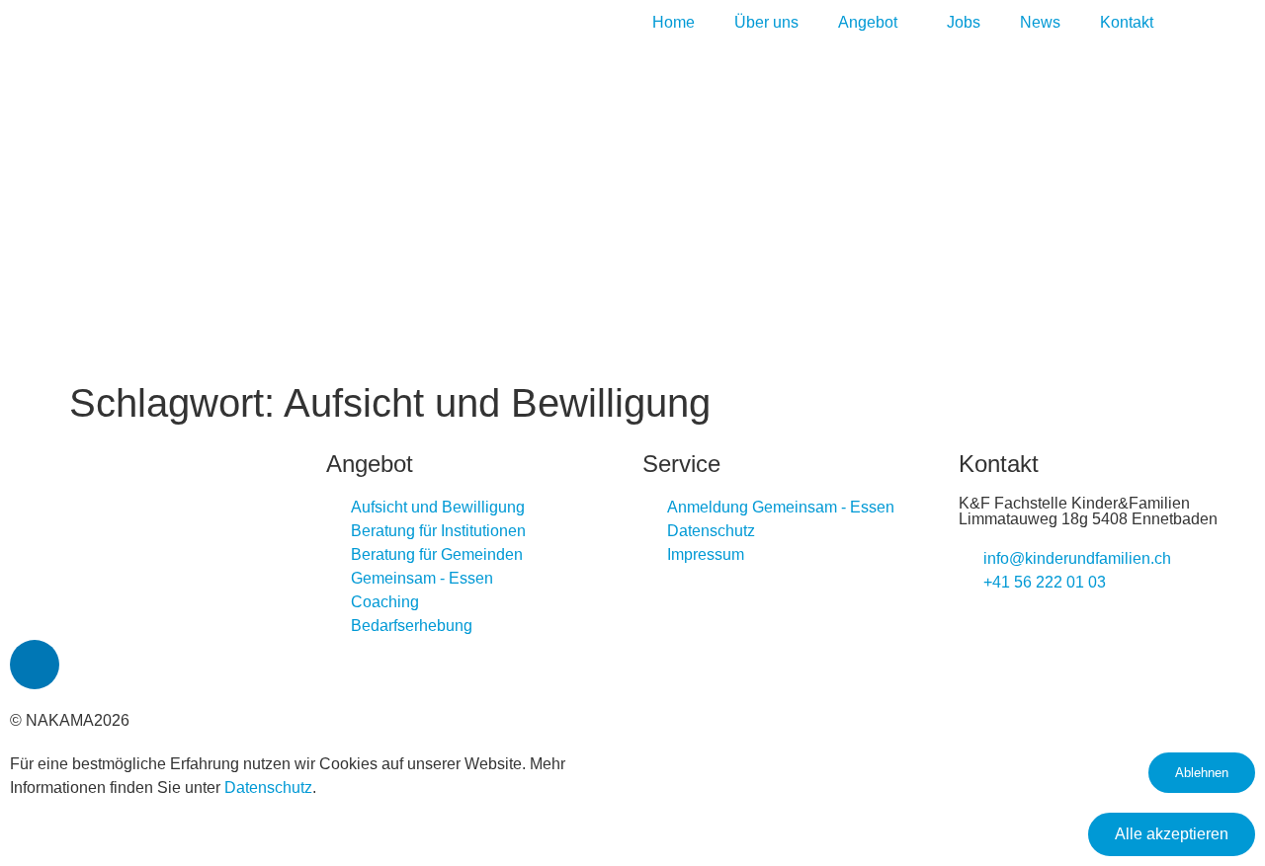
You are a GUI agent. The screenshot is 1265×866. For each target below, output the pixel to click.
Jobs (963, 22)
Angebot (867, 22)
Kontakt (1126, 22)
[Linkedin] (34, 664)
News (1040, 22)
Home (673, 22)
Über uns (766, 22)
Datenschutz (268, 787)
